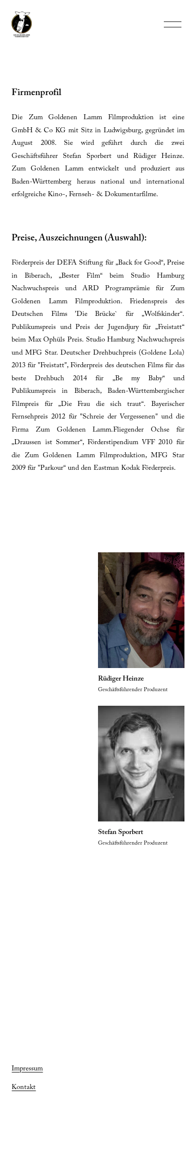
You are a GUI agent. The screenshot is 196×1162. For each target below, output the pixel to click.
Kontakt (24, 1088)
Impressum (27, 1069)
